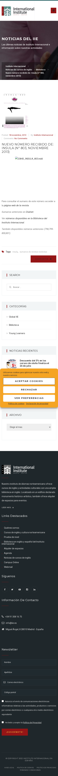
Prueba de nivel (11, 537)
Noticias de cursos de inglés (17, 558)
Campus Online (11, 562)
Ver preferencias (29, 398)
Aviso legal (9, 767)
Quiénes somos (11, 528)
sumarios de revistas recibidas (33, 252)
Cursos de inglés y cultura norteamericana (24, 532)
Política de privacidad (46, 767)
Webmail (8, 567)
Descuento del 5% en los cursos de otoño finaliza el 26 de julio (34, 363)
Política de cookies (16, 404)
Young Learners (17, 333)
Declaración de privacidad (37, 404)
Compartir (42, 259)
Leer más (7, 508)
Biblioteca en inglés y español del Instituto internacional (23, 542)
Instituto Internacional (43, 135)
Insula (15, 252)
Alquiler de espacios (14, 548)
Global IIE (13, 316)
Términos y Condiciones (30, 770)
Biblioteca (14, 325)
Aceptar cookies (29, 381)
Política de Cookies (25, 767)
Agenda (8, 553)
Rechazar (29, 389)
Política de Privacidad (32, 723)
